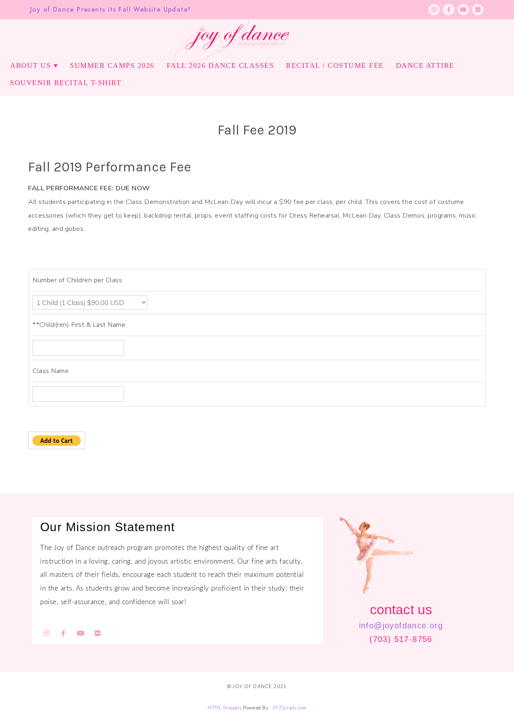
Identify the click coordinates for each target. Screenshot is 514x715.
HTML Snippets (225, 708)
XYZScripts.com (289, 708)
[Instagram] (434, 9)
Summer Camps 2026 (112, 65)
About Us (30, 65)
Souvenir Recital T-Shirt (65, 83)
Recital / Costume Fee (335, 65)
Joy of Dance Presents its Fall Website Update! (110, 9)
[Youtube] (463, 9)
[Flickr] (477, 9)
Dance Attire (425, 65)
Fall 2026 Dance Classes (220, 65)
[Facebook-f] (448, 9)
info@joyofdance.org (401, 625)
